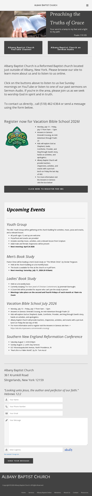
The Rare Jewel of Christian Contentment (41, 287)
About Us (67, 493)
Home (23, 493)
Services (31, 493)
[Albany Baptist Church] (46, 5)
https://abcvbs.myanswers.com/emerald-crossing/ (30, 328)
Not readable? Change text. (11, 454)
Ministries (57, 493)
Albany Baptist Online (44, 493)
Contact (75, 493)
